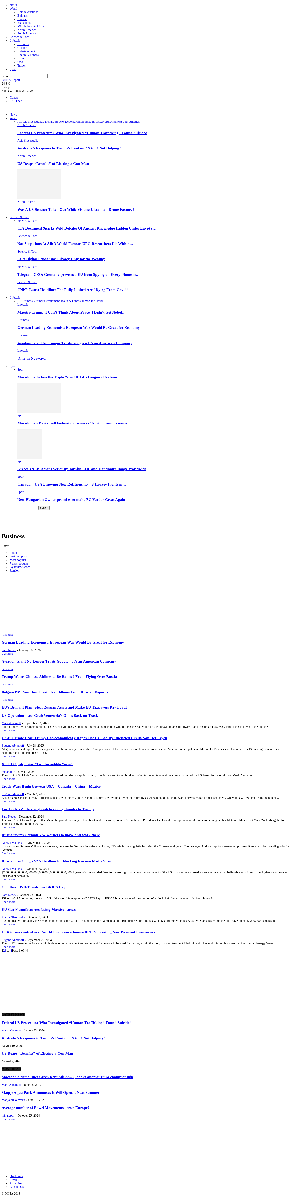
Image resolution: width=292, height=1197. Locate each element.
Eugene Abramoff (13, 745)
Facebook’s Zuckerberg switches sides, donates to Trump (48, 809)
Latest (13, 552)
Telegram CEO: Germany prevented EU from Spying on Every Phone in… (78, 274)
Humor (21, 58)
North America (26, 30)
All (19, 121)
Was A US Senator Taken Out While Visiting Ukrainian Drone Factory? (75, 209)
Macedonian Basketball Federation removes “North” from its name (72, 423)
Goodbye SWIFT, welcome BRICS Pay (33, 887)
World (13, 8)
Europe (22, 19)
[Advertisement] (74, 519)
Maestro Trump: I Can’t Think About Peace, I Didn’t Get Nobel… (71, 312)
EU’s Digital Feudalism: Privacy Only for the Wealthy (61, 259)
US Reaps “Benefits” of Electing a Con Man (53, 164)
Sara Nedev (9, 650)
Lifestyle (15, 40)
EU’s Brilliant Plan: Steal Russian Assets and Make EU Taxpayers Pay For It (64, 707)
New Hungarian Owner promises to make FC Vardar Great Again (71, 500)
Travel (21, 65)
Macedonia (24, 22)
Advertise (16, 1183)
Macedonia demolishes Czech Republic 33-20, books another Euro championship (67, 1077)
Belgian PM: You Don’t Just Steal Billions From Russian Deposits (55, 692)
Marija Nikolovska (13, 917)
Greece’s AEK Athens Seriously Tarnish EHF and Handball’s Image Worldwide (81, 469)
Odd (20, 62)
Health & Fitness (28, 54)
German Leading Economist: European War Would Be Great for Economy (78, 327)
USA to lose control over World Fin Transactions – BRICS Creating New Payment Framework (79, 932)
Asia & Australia (27, 12)
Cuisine (22, 47)
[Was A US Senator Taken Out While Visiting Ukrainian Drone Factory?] (39, 198)
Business (23, 44)
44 (10, 950)
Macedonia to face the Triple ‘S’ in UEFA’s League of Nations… (69, 377)
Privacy (14, 1179)
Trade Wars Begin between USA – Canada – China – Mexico (51, 786)
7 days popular (19, 563)
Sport (13, 69)
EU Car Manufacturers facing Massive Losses (39, 909)
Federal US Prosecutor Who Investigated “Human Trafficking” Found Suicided (82, 133)
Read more (8, 730)
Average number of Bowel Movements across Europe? (46, 1108)
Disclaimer (16, 1176)
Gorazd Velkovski (13, 842)
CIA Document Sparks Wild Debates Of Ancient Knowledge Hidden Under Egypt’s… (86, 228)
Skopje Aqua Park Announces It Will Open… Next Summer (50, 1092)
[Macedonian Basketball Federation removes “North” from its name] (39, 411)
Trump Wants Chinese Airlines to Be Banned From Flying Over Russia (59, 677)
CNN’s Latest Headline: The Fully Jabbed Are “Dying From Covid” (73, 290)
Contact (14, 97)
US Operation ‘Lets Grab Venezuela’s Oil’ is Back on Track (50, 715)
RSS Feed (16, 101)
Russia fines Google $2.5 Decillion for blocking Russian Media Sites (56, 861)
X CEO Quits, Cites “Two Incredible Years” (37, 764)
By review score (20, 567)
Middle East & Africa (30, 26)
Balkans (22, 15)
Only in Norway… (32, 358)
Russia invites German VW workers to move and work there (51, 835)
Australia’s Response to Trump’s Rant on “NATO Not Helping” (69, 148)
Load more (8, 1119)
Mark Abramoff (11, 723)
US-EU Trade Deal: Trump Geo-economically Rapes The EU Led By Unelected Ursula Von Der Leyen (84, 738)
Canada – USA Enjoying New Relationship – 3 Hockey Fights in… (71, 484)
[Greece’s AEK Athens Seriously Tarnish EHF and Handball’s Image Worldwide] (29, 457)
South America (26, 33)
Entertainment (26, 51)
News (13, 5)
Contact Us (17, 1186)
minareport (8, 771)
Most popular (18, 560)
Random (15, 570)
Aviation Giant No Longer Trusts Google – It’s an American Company (74, 343)
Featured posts (19, 556)
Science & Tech (19, 37)
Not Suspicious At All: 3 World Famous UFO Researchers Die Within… (75, 244)
